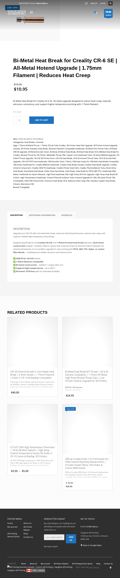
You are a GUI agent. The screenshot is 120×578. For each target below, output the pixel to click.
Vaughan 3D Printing (16, 570)
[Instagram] (106, 567)
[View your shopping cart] (96, 13)
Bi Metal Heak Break (67, 151)
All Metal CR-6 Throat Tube (96, 148)
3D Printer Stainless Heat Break (34, 148)
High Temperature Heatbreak (33, 177)
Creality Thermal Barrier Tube (92, 168)
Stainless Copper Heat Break (102, 180)
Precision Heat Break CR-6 (56, 180)
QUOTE (108, 13)
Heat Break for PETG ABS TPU (88, 171)
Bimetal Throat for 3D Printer (33, 155)
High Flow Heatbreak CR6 (57, 174)
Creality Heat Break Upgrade (97, 164)
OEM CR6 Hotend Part (34, 180)
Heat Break (70, 171)
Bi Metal (53, 151)
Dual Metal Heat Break (33, 171)
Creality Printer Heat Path (67, 168)
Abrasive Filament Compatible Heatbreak (66, 148)
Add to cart (41, 120)
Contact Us (28, 537)
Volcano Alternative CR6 (23, 184)
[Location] (110, 567)
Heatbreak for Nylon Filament (32, 174)
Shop (25, 533)
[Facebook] (9, 3)
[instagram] (14, 3)
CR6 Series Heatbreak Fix (24, 164)
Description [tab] (16, 215)
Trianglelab (25, 187)
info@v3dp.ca (42, 3)
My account (12, 526)
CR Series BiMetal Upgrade (104, 155)
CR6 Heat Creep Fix (80, 161)
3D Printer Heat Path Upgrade (79, 145)
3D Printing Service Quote (13, 535)
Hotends (39, 142)
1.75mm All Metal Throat (28, 145)
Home (10, 523)
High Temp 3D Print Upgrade (81, 174)
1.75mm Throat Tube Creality (53, 145)
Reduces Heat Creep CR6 (78, 180)
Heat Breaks (29, 142)
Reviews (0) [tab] (66, 215)
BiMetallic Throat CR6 (56, 155)
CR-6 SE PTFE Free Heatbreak (34, 161)
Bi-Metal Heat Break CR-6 (87, 151)
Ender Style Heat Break (54, 171)
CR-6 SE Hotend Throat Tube (85, 158)
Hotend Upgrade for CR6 (85, 177)
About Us (27, 523)
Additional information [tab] (42, 215)
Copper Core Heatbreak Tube (79, 155)
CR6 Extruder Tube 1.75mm (59, 161)
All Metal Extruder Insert (38, 151)
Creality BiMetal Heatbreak (47, 164)
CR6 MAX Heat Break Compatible (104, 161)
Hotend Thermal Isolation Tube (60, 177)
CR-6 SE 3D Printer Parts (44, 158)
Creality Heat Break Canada (72, 164)
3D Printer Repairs (27, 528)
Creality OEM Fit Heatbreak (43, 168)
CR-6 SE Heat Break (64, 158)
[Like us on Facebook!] (102, 567)
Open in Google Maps (92, 545)
